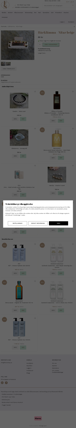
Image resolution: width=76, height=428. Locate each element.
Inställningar (17, 223)
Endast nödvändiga (38, 223)
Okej (58, 223)
